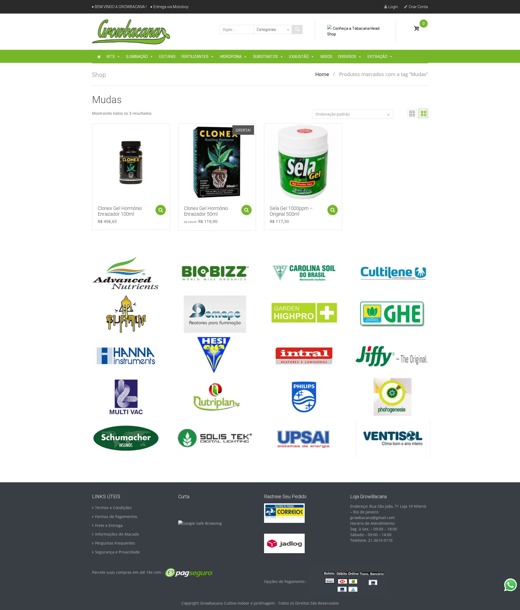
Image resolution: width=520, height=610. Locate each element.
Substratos (265, 56)
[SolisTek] (215, 437)
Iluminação (137, 56)
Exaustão (299, 56)
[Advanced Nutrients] (126, 272)
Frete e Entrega (109, 525)
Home (322, 74)
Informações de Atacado (117, 534)
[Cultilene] (393, 272)
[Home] (98, 56)
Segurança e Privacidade (117, 552)
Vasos (326, 56)
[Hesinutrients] (215, 355)
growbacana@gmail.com (372, 517)
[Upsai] (304, 437)
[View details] (131, 162)
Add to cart (160, 210)
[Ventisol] (393, 437)
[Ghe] (393, 313)
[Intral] (304, 355)
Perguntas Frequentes (115, 543)
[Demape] (215, 313)
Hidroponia (231, 56)
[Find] (297, 29)
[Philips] (304, 396)
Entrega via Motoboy (170, 7)
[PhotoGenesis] (393, 396)
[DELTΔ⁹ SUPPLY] (126, 313)
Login (393, 7)
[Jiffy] (393, 355)
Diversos (347, 56)
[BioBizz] (215, 272)
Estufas (167, 56)
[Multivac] (126, 396)
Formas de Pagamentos (116, 516)
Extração (377, 56)
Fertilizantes (195, 56)
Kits (111, 56)
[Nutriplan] (215, 396)
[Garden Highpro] (304, 313)
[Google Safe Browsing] (200, 522)
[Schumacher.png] (126, 437)
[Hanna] (126, 355)
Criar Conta (418, 7)
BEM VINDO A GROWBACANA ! (121, 7)
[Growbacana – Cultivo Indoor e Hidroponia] (131, 31)
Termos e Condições (113, 507)
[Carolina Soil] (304, 272)
